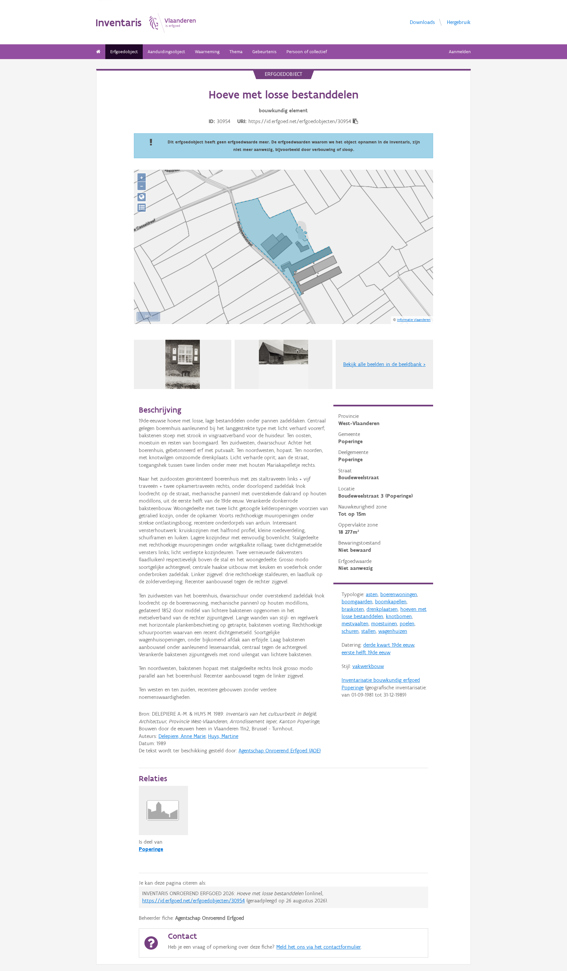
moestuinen (384, 623)
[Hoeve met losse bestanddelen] (182, 364)
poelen (407, 623)
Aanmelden (460, 51)
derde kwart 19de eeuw (388, 645)
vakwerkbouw (368, 666)
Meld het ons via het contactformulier (318, 947)
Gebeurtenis (264, 51)
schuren (350, 631)
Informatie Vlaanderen (413, 319)
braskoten (353, 609)
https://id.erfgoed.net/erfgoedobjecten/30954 (193, 900)
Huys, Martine (223, 736)
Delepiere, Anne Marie (181, 736)
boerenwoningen (398, 594)
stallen (368, 631)
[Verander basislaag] (141, 208)
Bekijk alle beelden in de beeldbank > (384, 364)
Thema (235, 51)
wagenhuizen (392, 631)
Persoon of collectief (306, 51)
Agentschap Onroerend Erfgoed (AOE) (280, 750)
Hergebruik (459, 22)
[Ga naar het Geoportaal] (141, 197)
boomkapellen (391, 601)
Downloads (422, 22)
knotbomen (399, 616)
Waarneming (207, 51)
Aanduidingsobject (166, 51)
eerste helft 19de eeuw (366, 652)
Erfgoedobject (124, 51)
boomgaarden (357, 601)
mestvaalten (355, 623)
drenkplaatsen (382, 609)
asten (372, 594)
